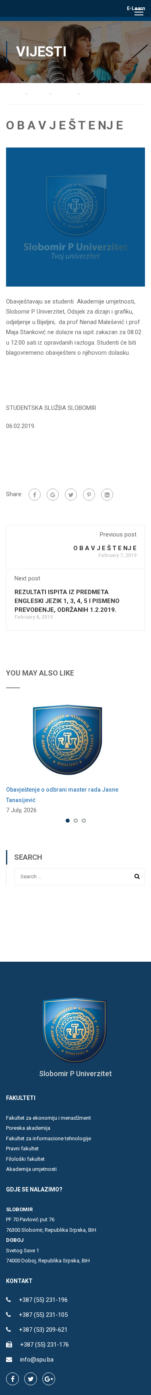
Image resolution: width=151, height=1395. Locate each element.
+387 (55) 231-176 (44, 1344)
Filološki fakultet (25, 1159)
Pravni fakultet (22, 1149)
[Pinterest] (89, 495)
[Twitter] (71, 495)
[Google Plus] (53, 495)
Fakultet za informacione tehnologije (48, 1138)
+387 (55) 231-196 (43, 1300)
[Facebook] (35, 495)
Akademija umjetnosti (31, 1169)
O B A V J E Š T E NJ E (105, 548)
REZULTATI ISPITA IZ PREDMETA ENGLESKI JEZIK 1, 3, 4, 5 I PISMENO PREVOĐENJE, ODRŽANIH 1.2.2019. (67, 600)
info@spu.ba (37, 1359)
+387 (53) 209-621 (43, 1329)
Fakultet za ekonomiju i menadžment (48, 1118)
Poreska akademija (28, 1128)
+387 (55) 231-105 (43, 1314)
